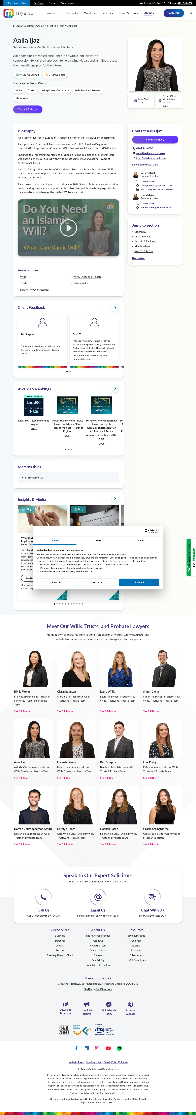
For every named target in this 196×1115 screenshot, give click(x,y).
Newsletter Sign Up (87, 1011)
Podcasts (136, 950)
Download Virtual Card (145, 164)
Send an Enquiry (155, 139)
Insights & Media (143, 250)
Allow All (139, 582)
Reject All (57, 582)
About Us (98, 940)
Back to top (138, 258)
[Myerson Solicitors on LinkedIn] (87, 1048)
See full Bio (20, 711)
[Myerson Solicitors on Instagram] (97, 1048)
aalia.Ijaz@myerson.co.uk (150, 153)
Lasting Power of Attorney (34, 289)
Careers (52, 3)
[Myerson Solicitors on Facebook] (76, 1048)
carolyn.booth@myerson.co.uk (156, 185)
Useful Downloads (136, 960)
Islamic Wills (80, 283)
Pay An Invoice (67, 3)
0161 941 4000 (185, 3)
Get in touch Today (109, 1011)
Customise (96, 582)
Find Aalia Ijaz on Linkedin (151, 157)
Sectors (60, 950)
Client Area (136, 955)
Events (136, 945)
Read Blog (31, 578)
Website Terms (76, 1062)
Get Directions (104, 989)
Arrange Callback (130, 1012)
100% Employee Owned (17, 3)
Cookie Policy (111, 1062)
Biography (140, 231)
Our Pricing (98, 960)
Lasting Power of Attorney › (55, 90)
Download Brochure (65, 1011)
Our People (39, 3)
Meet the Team (98, 945)
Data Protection (94, 1062)
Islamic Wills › (22, 98)
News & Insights (136, 935)
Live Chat (144, 915)
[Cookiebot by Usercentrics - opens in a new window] (146, 531)
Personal (60, 940)
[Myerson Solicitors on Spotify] (119, 1048)
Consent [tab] (55, 540)
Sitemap (123, 1062)
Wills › (18, 90)
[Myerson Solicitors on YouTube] (108, 1048)
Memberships (142, 246)
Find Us (88, 989)
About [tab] (141, 540)
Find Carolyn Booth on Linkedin (157, 189)
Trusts (23, 283)
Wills (23, 276)
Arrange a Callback (152, 3)
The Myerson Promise (98, 935)
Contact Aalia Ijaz (28, 109)
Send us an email (86, 915)
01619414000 (148, 181)
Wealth (60, 945)
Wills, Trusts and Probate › (88, 90)
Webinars (136, 940)
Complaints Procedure (98, 965)
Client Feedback (143, 236)
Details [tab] (98, 540)
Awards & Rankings (145, 241)
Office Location (98, 950)
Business (60, 935)
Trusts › (31, 90)
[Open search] (191, 13)
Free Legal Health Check (60, 955)
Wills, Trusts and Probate (87, 276)
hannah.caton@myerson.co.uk (156, 207)
